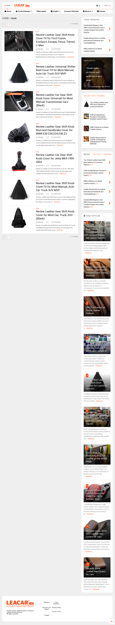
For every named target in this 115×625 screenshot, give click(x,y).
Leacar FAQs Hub (72, 11)
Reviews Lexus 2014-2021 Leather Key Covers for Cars (96, 534)
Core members (56, 603)
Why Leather (41, 11)
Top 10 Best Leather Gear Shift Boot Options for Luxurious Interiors (99, 104)
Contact (102, 11)
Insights (55, 11)
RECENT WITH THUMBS (94, 96)
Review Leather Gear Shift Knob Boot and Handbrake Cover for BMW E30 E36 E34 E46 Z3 (55, 130)
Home (8, 11)
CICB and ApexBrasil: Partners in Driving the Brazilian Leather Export (98, 117)
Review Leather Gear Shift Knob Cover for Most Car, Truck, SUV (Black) (55, 215)
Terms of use (56, 611)
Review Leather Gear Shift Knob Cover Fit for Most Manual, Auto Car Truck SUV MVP (55, 187)
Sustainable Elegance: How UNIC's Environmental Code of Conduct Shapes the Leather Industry (96, 232)
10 (87, 564)
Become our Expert (47, 608)
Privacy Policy (56, 607)
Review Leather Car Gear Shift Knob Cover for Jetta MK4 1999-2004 (55, 158)
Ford (37, 32)
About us (88, 11)
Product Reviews (23, 11)
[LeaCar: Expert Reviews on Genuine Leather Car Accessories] (22, 6)
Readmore (70, 57)
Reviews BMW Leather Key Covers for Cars (95, 571)
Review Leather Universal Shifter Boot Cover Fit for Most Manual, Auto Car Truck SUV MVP (55, 70)
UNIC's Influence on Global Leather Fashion (95, 310)
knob (37, 63)
